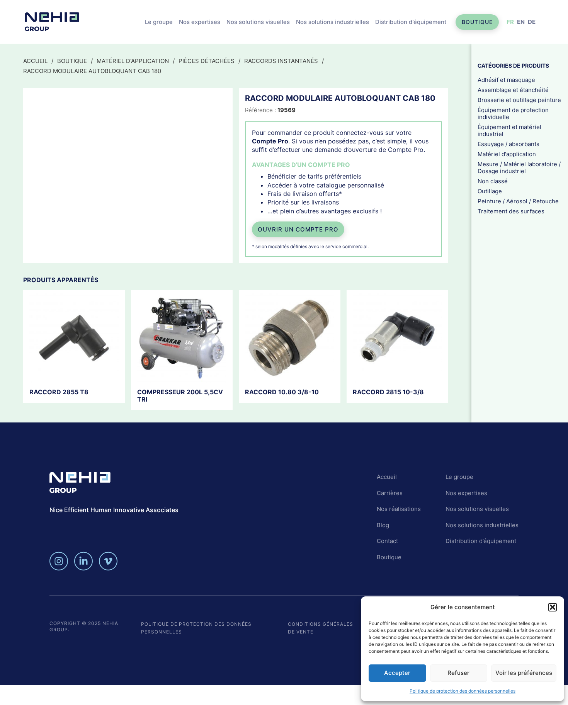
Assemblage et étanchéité (513, 90)
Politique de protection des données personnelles (462, 691)
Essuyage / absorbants (508, 144)
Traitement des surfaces (511, 211)
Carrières (390, 493)
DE (532, 22)
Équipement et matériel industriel (509, 130)
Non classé (493, 181)
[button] (552, 607)
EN (521, 22)
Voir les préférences (523, 672)
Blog (383, 525)
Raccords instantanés (281, 61)
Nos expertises (199, 22)
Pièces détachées (207, 61)
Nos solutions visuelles (258, 22)
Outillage (490, 191)
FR (510, 22)
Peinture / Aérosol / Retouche (518, 201)
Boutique (477, 22)
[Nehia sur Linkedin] (83, 561)
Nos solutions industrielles (332, 22)
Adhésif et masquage (506, 79)
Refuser (458, 672)
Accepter (397, 672)
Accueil (35, 61)
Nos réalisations (399, 509)
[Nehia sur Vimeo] (108, 561)
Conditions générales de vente (320, 628)
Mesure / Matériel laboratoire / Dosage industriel (519, 167)
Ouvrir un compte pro (298, 229)
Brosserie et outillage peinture (519, 100)
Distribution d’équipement (410, 22)
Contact (387, 541)
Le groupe (159, 22)
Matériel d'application (133, 61)
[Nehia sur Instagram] (58, 561)
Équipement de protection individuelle (513, 113)
